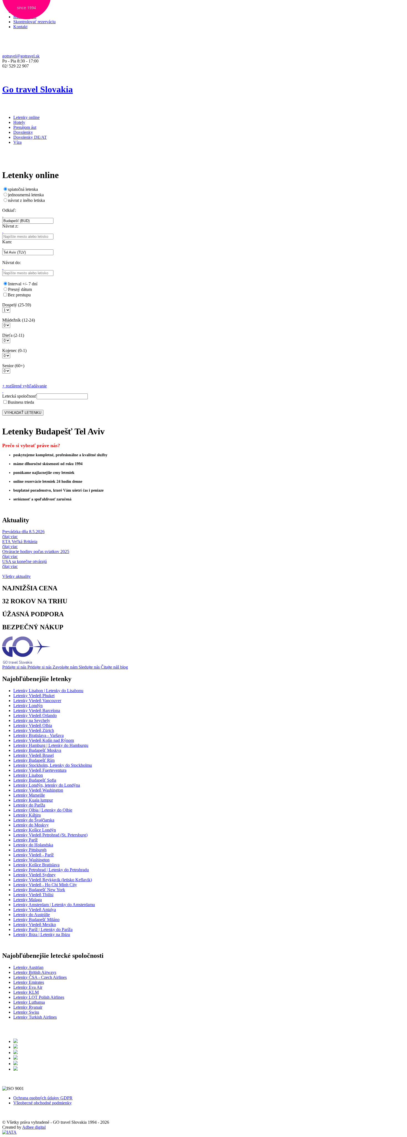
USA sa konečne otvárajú (24, 561)
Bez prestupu (19, 295)
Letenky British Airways (34, 972)
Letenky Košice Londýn (34, 830)
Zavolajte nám (66, 667)
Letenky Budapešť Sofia (34, 780)
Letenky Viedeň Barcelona (36, 710)
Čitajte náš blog (114, 667)
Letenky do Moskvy (31, 825)
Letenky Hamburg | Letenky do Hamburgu (50, 745)
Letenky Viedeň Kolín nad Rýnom (43, 740)
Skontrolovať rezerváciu (34, 21)
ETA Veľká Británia (19, 541)
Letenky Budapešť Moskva (37, 750)
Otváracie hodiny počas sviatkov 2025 (35, 551)
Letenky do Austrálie (31, 914)
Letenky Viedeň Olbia (32, 725)
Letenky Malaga (27, 899)
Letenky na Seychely (31, 720)
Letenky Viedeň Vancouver (37, 700)
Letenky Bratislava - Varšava (38, 735)
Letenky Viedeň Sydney (34, 874)
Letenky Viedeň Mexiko (34, 924)
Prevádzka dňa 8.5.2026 (23, 531)
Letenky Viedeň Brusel (33, 755)
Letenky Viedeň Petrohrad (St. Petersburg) (50, 835)
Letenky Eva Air (27, 987)
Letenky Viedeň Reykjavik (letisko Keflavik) (52, 879)
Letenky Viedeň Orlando (35, 715)
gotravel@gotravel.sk (21, 56)
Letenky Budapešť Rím (34, 760)
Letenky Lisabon (28, 775)
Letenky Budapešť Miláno (36, 919)
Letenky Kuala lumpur (33, 800)
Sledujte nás (90, 667)
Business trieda (21, 402)
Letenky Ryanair (27, 1007)
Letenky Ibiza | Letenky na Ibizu (41, 934)
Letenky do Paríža (29, 805)
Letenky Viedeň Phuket (34, 695)
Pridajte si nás (14, 667)
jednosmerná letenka (26, 194)
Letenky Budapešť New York (39, 889)
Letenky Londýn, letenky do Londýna (46, 785)
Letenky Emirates (28, 982)
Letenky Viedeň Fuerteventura (39, 770)
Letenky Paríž (25, 840)
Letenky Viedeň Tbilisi (33, 894)
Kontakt (20, 26)
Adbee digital (34, 1127)
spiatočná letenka (23, 189)
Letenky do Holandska (33, 845)
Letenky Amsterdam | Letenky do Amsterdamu (54, 904)
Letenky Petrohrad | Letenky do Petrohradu (51, 869)
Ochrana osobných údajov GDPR (43, 1098)
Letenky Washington (31, 859)
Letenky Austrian (28, 967)
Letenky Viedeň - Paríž (33, 854)
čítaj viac (10, 536)
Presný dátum (20, 289)
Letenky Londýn (28, 705)
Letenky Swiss (26, 1012)
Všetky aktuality (16, 576)
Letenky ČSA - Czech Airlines (40, 977)
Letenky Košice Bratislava (36, 864)
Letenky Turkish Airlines (35, 1017)
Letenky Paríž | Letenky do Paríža (43, 929)
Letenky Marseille (29, 795)
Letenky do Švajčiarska (33, 820)
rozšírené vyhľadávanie (24, 386)
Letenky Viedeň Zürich (33, 730)
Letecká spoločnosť (19, 396)
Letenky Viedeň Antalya (34, 909)
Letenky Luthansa (29, 1002)
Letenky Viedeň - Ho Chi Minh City (45, 884)
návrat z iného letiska (26, 200)
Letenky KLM (26, 992)
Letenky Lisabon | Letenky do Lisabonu (48, 690)
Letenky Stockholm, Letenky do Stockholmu (52, 765)
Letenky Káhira (27, 815)
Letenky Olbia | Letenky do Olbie (42, 810)
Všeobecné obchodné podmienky (42, 1103)
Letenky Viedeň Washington (38, 790)
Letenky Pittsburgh (30, 849)
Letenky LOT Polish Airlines (38, 997)
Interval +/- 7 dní (22, 283)
